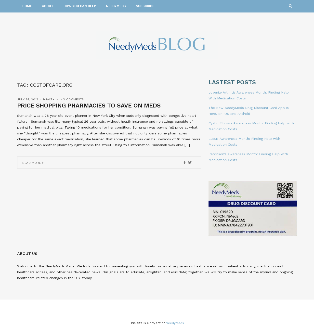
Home (27, 6)
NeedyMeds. (175, 323)
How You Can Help (80, 6)
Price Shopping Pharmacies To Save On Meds (89, 105)
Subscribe (145, 6)
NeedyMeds (116, 6)
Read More (32, 163)
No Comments (72, 99)
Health (49, 99)
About (47, 6)
